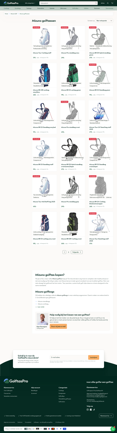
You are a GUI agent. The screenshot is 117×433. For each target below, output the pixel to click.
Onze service (7, 393)
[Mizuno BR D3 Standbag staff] (44, 149)
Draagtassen (62, 393)
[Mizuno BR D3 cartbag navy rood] (44, 224)
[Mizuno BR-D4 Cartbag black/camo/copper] (100, 187)
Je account (34, 393)
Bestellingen (34, 390)
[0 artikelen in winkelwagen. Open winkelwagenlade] (112, 3)
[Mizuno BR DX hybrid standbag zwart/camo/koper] (72, 149)
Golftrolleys (61, 396)
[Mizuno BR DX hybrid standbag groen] (100, 38)
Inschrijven (93, 357)
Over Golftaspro (8, 390)
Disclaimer (20, 422)
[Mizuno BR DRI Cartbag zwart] (72, 224)
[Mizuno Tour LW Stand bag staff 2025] (100, 112)
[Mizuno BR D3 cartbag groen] (72, 75)
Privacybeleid (28, 422)
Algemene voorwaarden (9, 422)
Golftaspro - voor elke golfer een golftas (43, 422)
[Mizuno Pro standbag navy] (72, 38)
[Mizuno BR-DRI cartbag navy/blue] (44, 75)
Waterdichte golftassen (65, 399)
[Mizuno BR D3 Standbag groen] (100, 75)
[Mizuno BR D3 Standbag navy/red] (44, 112)
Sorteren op (91, 20)
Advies (103, 3)
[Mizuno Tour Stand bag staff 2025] (100, 224)
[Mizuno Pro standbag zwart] (72, 112)
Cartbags (61, 390)
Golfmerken (62, 401)
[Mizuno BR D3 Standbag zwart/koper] (100, 149)
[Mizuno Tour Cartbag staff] (44, 38)
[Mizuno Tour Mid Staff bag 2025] (44, 187)
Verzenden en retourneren (10, 396)
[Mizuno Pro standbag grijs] (72, 187)
